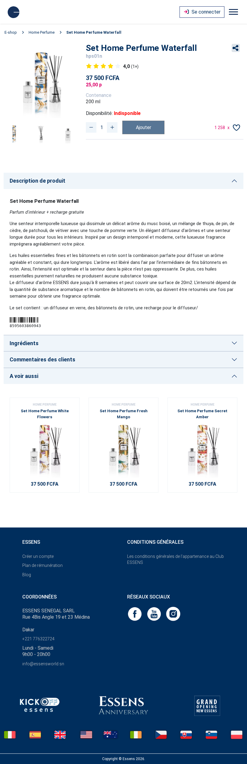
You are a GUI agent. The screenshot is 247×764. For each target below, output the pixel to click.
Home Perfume (42, 32)
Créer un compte (38, 556)
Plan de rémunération (42, 565)
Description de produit (37, 181)
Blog (26, 574)
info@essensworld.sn (43, 663)
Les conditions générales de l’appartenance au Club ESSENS (175, 559)
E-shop (11, 32)
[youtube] (154, 613)
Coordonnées (39, 597)
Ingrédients (24, 343)
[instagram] (173, 613)
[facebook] (135, 613)
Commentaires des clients (42, 359)
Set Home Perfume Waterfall (93, 32)
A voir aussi (24, 376)
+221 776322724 (38, 638)
